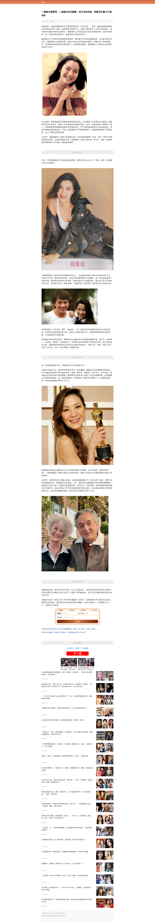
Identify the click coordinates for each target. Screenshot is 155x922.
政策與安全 (49, 915)
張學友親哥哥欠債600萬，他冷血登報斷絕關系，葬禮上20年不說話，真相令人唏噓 (68, 629)
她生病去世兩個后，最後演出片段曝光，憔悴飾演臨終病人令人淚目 (63, 632)
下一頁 (77, 653)
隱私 (56, 915)
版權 (59, 915)
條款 (53, 915)
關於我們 (44, 915)
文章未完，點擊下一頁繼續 (77, 648)
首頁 (43, 2)
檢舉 (52, 21)
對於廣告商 (63, 915)
